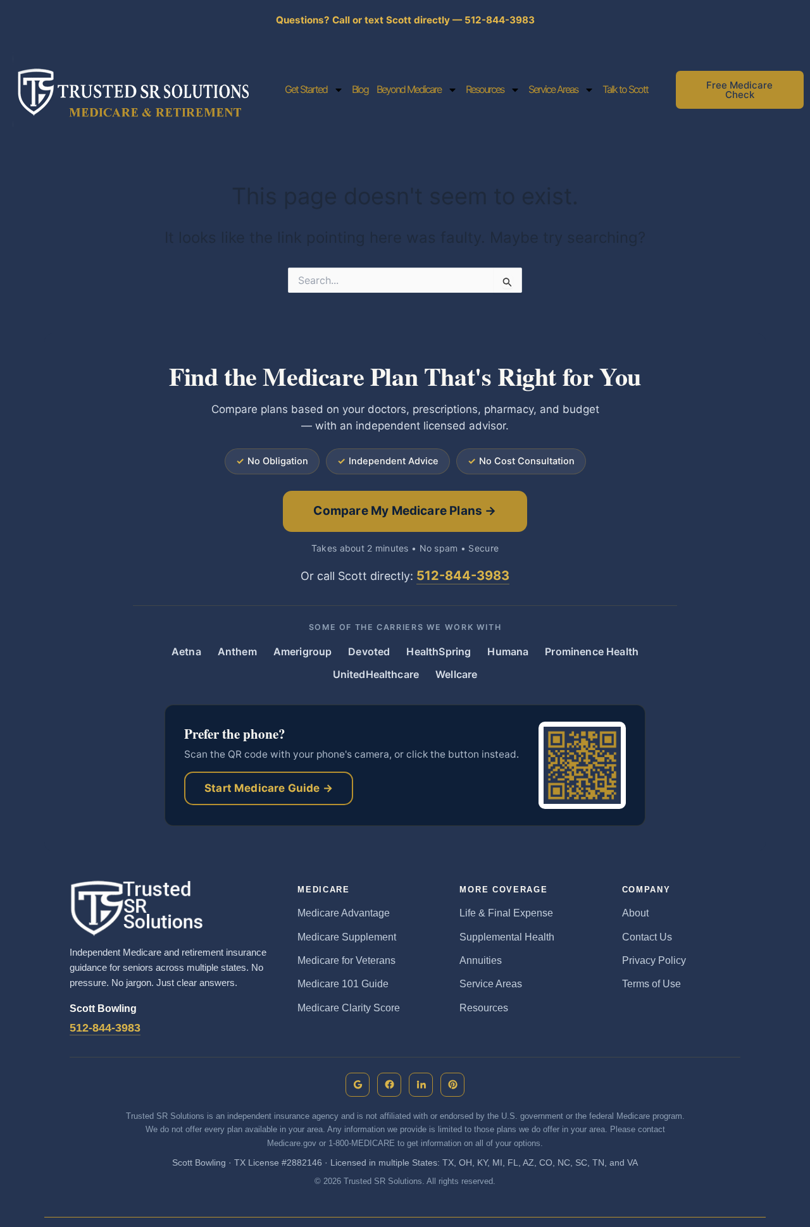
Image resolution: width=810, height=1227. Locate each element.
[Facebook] (389, 1085)
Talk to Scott (625, 89)
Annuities (480, 960)
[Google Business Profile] (358, 1085)
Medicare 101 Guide (343, 983)
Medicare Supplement (346, 937)
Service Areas (553, 89)
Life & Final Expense (506, 913)
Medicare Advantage (343, 913)
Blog (360, 89)
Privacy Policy (654, 960)
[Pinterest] (452, 1085)
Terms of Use (651, 983)
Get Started (306, 89)
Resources (485, 89)
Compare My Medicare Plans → (404, 510)
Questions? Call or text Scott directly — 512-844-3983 (405, 20)
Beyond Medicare (409, 89)
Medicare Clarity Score (348, 1007)
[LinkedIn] (421, 1085)
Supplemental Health (506, 937)
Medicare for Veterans (346, 960)
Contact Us (647, 937)
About (635, 913)
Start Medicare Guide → (268, 788)
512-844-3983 (462, 575)
